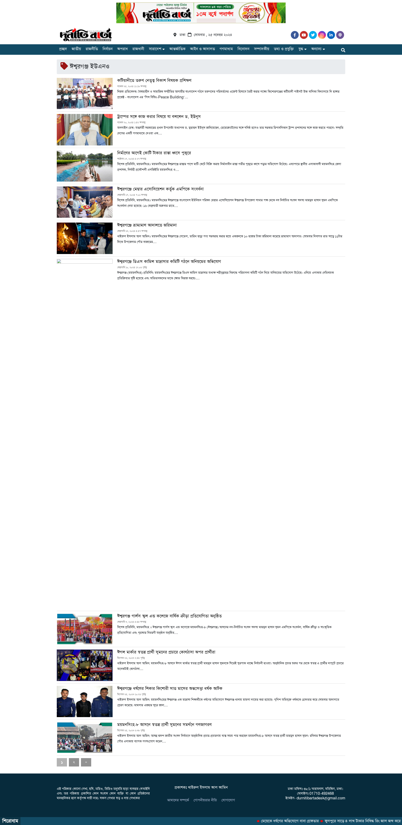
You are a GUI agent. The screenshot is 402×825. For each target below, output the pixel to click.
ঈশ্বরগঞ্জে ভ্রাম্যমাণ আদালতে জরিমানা (147, 225)
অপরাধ (122, 49)
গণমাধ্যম (226, 49)
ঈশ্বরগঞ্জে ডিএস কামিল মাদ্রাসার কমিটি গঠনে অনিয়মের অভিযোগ (169, 262)
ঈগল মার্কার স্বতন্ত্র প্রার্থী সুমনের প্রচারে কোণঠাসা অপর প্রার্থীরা (166, 652)
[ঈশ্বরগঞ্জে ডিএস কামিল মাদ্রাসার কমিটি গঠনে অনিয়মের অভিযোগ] (85, 433)
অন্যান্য (316, 49)
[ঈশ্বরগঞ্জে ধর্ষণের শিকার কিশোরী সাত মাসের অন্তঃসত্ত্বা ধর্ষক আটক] (85, 701)
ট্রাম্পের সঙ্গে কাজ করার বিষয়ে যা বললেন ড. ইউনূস (159, 117)
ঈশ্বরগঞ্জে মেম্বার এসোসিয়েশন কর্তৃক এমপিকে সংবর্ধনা (160, 189)
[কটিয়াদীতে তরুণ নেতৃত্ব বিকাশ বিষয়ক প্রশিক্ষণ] (85, 93)
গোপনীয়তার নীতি (205, 800)
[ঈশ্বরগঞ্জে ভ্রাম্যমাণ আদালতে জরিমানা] (85, 238)
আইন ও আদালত (202, 49)
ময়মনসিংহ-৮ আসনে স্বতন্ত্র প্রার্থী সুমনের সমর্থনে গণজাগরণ (164, 725)
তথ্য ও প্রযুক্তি (284, 49)
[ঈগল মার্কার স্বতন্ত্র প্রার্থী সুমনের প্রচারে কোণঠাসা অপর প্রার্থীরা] (85, 665)
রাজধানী (138, 49)
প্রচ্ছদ (63, 49)
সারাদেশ (155, 49)
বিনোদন (243, 49)
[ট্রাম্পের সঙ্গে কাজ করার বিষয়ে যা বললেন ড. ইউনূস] (85, 129)
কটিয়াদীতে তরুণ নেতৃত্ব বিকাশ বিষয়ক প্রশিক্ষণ (154, 81)
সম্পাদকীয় (261, 49)
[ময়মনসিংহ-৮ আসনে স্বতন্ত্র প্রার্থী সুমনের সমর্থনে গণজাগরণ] (85, 737)
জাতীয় (76, 49)
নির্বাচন (108, 49)
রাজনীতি (92, 49)
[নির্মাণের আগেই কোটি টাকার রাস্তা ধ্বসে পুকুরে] (85, 166)
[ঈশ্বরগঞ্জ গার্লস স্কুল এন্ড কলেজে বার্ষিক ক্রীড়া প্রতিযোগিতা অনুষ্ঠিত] (85, 629)
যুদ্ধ (300, 49)
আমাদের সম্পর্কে (178, 800)
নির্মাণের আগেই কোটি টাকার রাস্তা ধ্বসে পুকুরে (154, 153)
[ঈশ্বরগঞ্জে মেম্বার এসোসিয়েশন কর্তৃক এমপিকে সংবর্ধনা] (85, 202)
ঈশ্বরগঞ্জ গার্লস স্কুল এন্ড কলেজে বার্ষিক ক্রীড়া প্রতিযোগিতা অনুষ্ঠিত (169, 616)
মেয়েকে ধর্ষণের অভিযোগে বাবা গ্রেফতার (282, 821)
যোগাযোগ (228, 800)
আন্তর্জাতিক (177, 49)
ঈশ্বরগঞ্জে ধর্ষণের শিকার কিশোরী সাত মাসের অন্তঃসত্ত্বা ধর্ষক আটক (169, 689)
